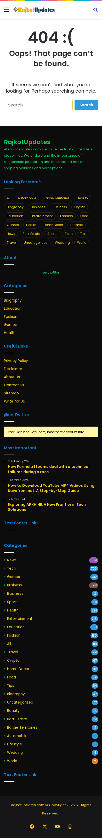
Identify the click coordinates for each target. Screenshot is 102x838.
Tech (69, 233)
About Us (12, 377)
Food (84, 216)
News (11, 233)
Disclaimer (13, 368)
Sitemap (11, 393)
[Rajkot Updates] (34, 9)
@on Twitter (16, 414)
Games (13, 225)
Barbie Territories (56, 198)
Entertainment (42, 216)
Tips (83, 233)
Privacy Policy (16, 360)
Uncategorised (36, 242)
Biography (15, 207)
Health (31, 225)
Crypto (79, 207)
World (82, 242)
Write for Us (14, 401)
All (8, 198)
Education (15, 216)
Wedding (62, 242)
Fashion (66, 216)
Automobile (27, 198)
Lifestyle (76, 225)
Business (38, 207)
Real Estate (31, 233)
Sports (52, 233)
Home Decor (53, 225)
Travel (11, 242)
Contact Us (14, 385)
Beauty (82, 198)
